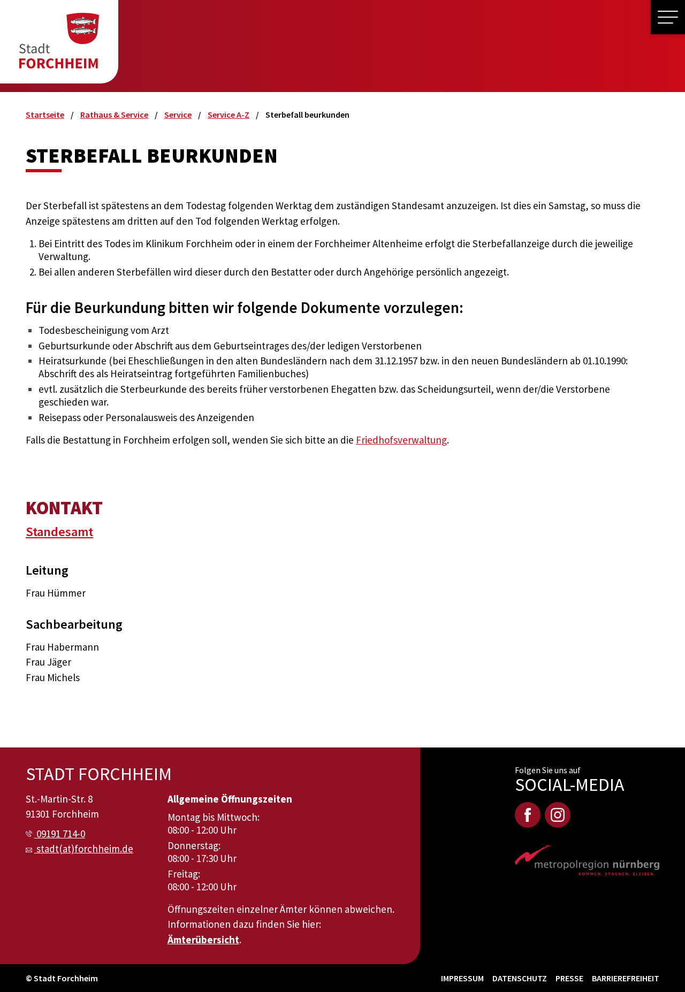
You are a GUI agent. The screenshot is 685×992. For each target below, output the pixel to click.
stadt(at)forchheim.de (84, 848)
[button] (668, 17)
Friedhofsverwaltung (401, 439)
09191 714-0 (60, 833)
